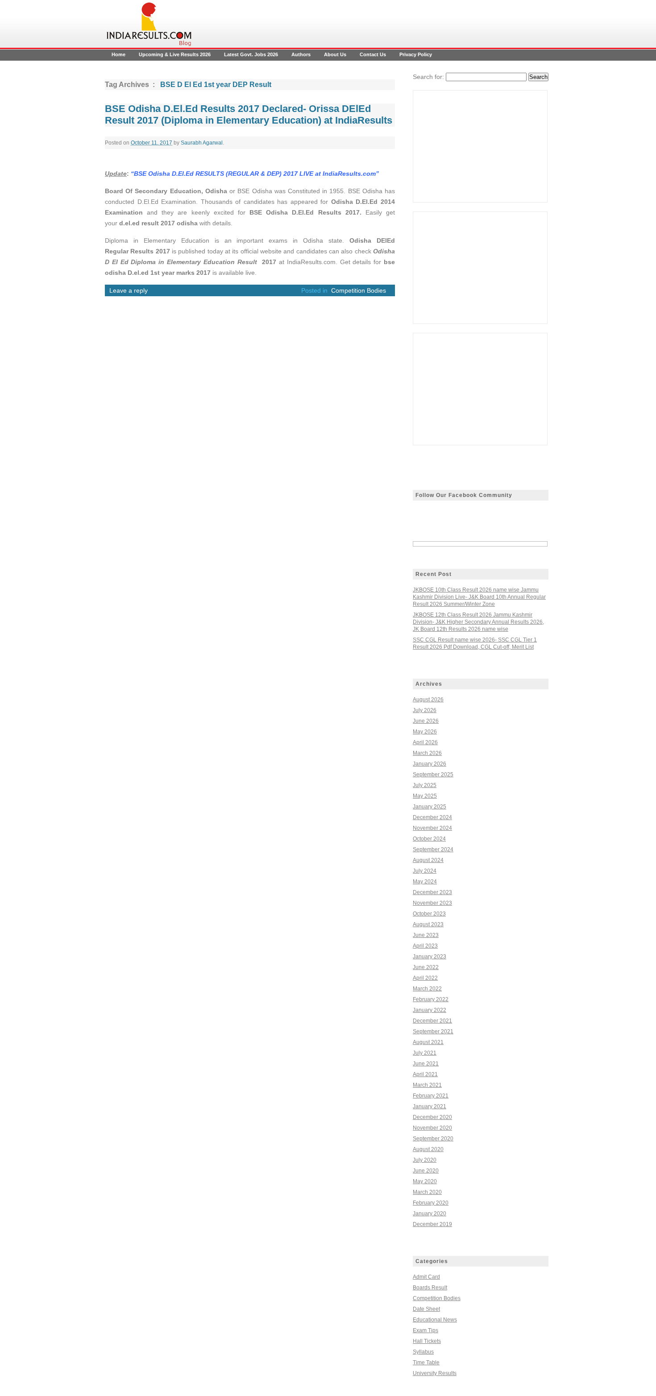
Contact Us (373, 54)
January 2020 (429, 1213)
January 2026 (429, 764)
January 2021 (429, 1106)
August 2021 (428, 1042)
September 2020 (433, 1138)
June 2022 (426, 967)
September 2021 (433, 1031)
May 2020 (425, 1181)
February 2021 (430, 1096)
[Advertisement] (480, 146)
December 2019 (432, 1224)
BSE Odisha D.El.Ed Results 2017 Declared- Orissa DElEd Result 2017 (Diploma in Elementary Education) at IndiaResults (248, 114)
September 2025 (433, 774)
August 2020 (428, 1149)
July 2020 (424, 1160)
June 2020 (426, 1171)
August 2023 (428, 924)
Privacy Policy (415, 54)
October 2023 (429, 914)
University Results (435, 1373)
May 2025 (425, 796)
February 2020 (430, 1203)
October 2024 (429, 839)
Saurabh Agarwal (202, 143)
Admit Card (426, 1277)
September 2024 (433, 849)
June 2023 (426, 935)
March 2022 (427, 989)
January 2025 (429, 807)
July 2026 (424, 710)
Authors (301, 54)
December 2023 (432, 892)
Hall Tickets (427, 1341)
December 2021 (432, 1021)
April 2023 (425, 946)
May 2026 (425, 732)
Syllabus (423, 1352)
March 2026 (427, 753)
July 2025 (424, 785)
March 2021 (427, 1085)
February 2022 (430, 999)
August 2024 (428, 860)
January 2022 (429, 1010)
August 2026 (428, 699)
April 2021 (425, 1074)
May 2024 (425, 881)
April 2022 (425, 978)
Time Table (426, 1362)
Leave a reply (128, 290)
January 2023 (429, 956)
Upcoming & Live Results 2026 (175, 54)
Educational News (435, 1320)
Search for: (428, 76)
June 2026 (426, 721)
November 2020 (432, 1128)
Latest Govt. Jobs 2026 (251, 54)
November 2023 (432, 903)
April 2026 (425, 742)
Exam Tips (425, 1330)
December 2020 (432, 1117)
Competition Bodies (358, 290)
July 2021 (424, 1053)
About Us (335, 54)
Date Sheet (426, 1309)
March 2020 (427, 1192)
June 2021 (426, 1063)
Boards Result (430, 1287)
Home (118, 54)
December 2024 (432, 817)
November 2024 (432, 828)
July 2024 (424, 871)
